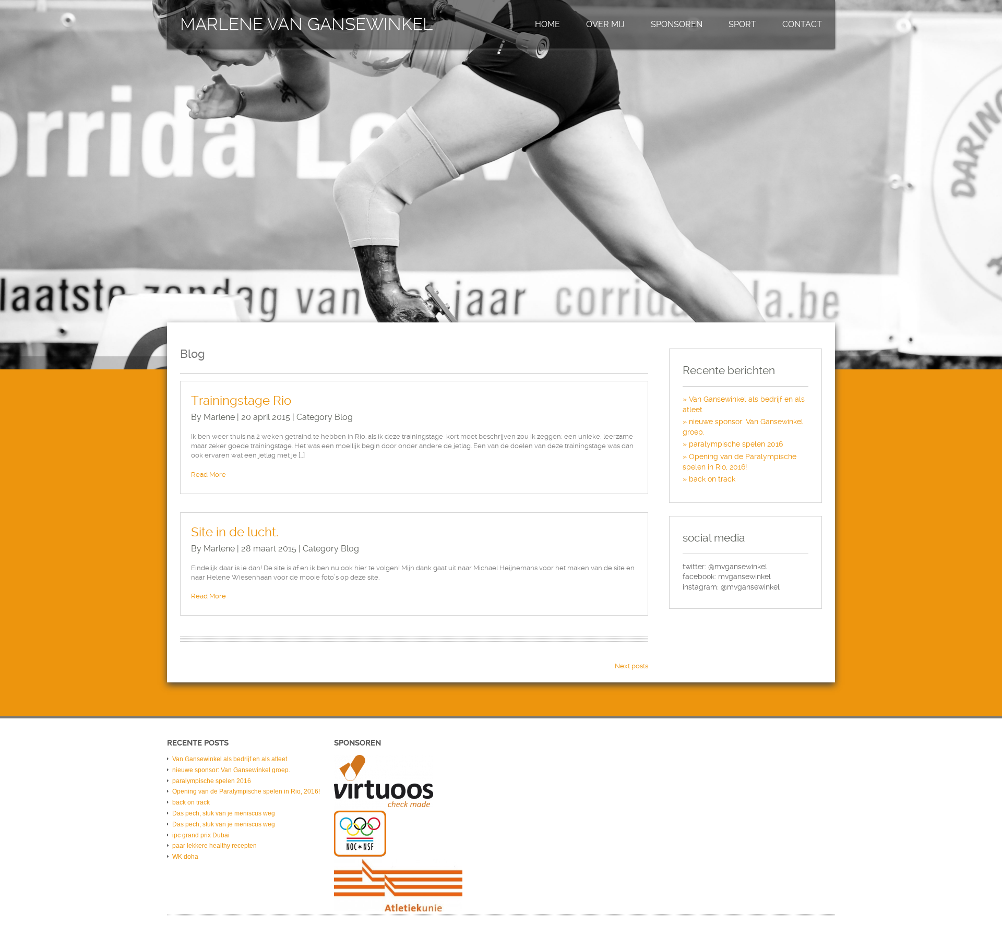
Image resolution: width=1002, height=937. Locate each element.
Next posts (631, 666)
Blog (344, 417)
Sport (742, 24)
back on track (712, 479)
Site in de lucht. (235, 532)
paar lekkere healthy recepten (214, 845)
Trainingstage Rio (241, 400)
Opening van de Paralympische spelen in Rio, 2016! (246, 791)
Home (547, 24)
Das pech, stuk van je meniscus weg (223, 813)
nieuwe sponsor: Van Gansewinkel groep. (231, 770)
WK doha (185, 856)
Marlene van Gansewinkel (306, 24)
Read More (208, 474)
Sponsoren (676, 24)
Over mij (605, 24)
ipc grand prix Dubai (201, 835)
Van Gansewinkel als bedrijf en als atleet (229, 759)
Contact (802, 24)
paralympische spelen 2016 (736, 444)
